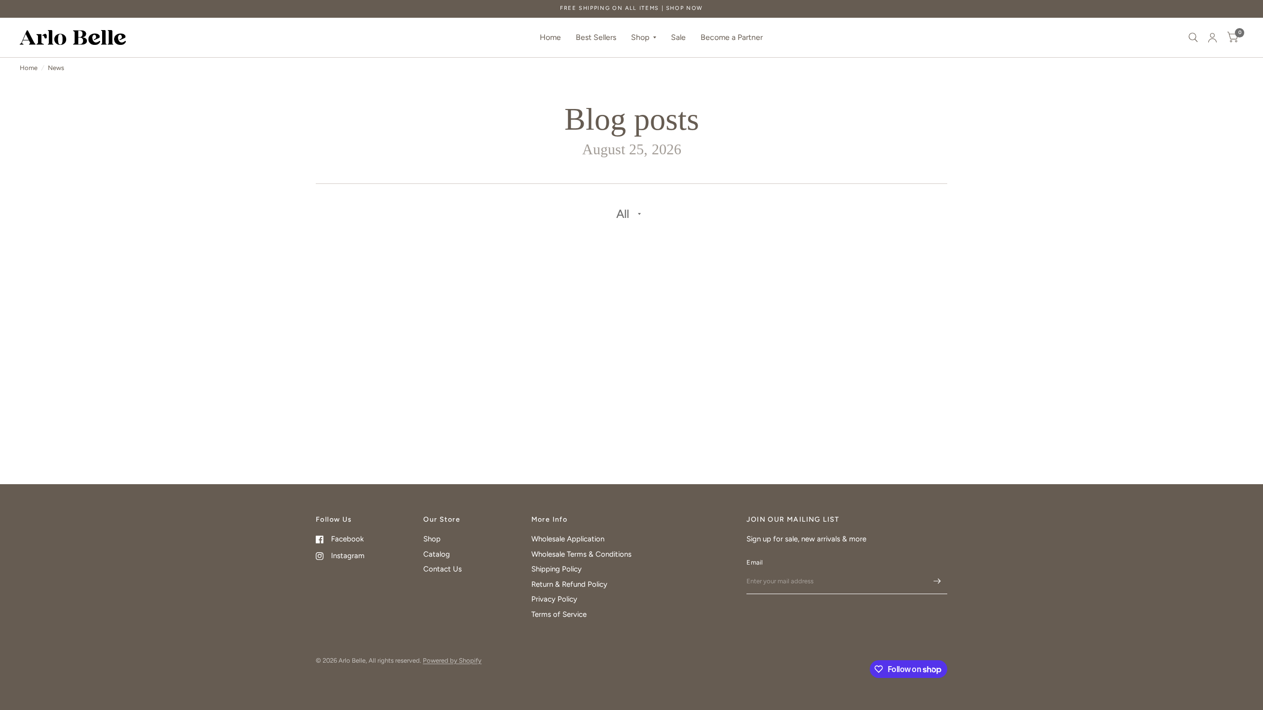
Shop (640, 37)
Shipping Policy (556, 569)
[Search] (1193, 37)
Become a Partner (732, 37)
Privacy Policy (554, 599)
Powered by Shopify (452, 660)
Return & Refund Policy (569, 584)
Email (754, 562)
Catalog (436, 554)
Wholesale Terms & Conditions (581, 554)
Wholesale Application (567, 538)
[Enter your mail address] (937, 581)
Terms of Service (559, 614)
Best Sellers (596, 37)
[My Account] (1212, 37)
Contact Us (442, 569)
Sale (678, 37)
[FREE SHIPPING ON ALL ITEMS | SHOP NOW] (631, 8)
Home (550, 37)
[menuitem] (550, 37)
